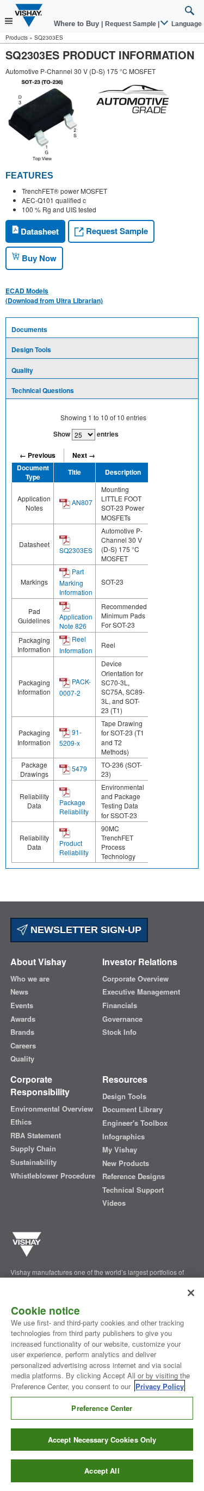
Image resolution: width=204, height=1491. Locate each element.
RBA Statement (35, 1135)
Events (21, 1005)
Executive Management (141, 992)
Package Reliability (74, 806)
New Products (125, 1163)
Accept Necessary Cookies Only (102, 1439)
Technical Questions (42, 390)
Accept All (101, 1470)
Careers (23, 1046)
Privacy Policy (159, 1386)
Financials (119, 1005)
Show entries (86, 434)
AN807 (81, 502)
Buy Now (38, 258)
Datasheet (38, 231)
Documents (29, 329)
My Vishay (119, 1150)
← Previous (37, 455)
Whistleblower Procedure (52, 1176)
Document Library (132, 1109)
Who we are (30, 979)
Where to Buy (77, 24)
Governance (122, 1019)
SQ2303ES (75, 550)
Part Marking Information (75, 582)
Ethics (21, 1122)
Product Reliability (74, 847)
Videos (114, 1203)
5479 (78, 768)
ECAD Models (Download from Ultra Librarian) (54, 295)
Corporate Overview (135, 979)
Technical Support (133, 1190)
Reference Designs (133, 1176)
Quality (22, 370)
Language (186, 24)
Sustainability (33, 1162)
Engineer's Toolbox (135, 1123)
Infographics (123, 1137)
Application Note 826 (75, 621)
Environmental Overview (51, 1109)
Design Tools (31, 349)
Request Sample (116, 231)
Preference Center (101, 1408)
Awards (22, 1019)
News (19, 992)
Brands (22, 1032)
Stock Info (119, 1032)
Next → (83, 455)
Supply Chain (33, 1148)
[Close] (191, 1293)
